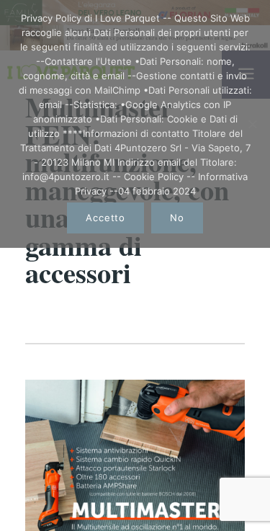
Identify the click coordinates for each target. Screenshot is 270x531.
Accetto (105, 217)
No (177, 217)
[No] (252, 124)
